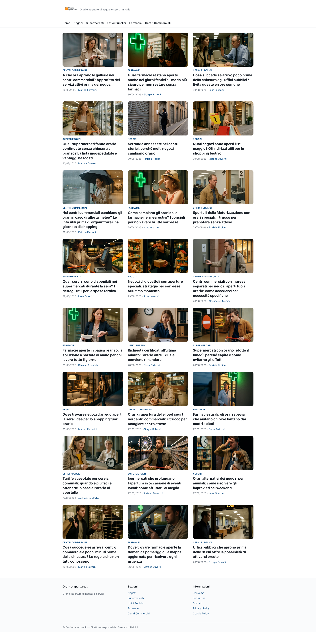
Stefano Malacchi (153, 493)
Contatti (197, 603)
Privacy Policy (201, 608)
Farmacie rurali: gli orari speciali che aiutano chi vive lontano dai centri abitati (220, 419)
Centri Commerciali (158, 23)
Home (66, 23)
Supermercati (95, 23)
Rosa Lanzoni (216, 89)
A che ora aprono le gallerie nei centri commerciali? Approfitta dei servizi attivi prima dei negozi (91, 80)
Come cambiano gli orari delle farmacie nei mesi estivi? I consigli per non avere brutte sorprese (156, 217)
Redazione (199, 598)
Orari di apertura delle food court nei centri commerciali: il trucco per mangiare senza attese (157, 419)
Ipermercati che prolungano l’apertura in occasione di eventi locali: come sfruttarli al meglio (154, 483)
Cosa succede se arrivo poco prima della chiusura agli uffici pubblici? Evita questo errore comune (222, 80)
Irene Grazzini (151, 227)
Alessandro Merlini (219, 301)
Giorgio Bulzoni (152, 94)
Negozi (78, 23)
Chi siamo (198, 592)
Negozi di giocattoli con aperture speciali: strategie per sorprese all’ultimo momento (155, 286)
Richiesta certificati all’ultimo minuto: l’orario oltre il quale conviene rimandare (152, 355)
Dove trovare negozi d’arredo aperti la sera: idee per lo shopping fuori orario (92, 419)
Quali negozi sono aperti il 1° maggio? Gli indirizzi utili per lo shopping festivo (218, 148)
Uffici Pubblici (116, 23)
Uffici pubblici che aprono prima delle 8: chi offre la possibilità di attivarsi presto (220, 552)
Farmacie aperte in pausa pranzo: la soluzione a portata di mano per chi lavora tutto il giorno (93, 355)
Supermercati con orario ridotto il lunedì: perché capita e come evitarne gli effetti (221, 355)
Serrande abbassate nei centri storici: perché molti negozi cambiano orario (153, 148)
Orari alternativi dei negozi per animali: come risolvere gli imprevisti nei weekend (218, 483)
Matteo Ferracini (87, 89)
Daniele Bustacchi (88, 365)
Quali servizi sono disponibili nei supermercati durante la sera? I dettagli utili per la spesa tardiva (90, 286)
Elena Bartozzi (152, 365)
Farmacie (135, 23)
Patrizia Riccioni (152, 158)
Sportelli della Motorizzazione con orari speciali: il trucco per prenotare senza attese (221, 217)
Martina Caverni (87, 163)
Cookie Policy (201, 613)
